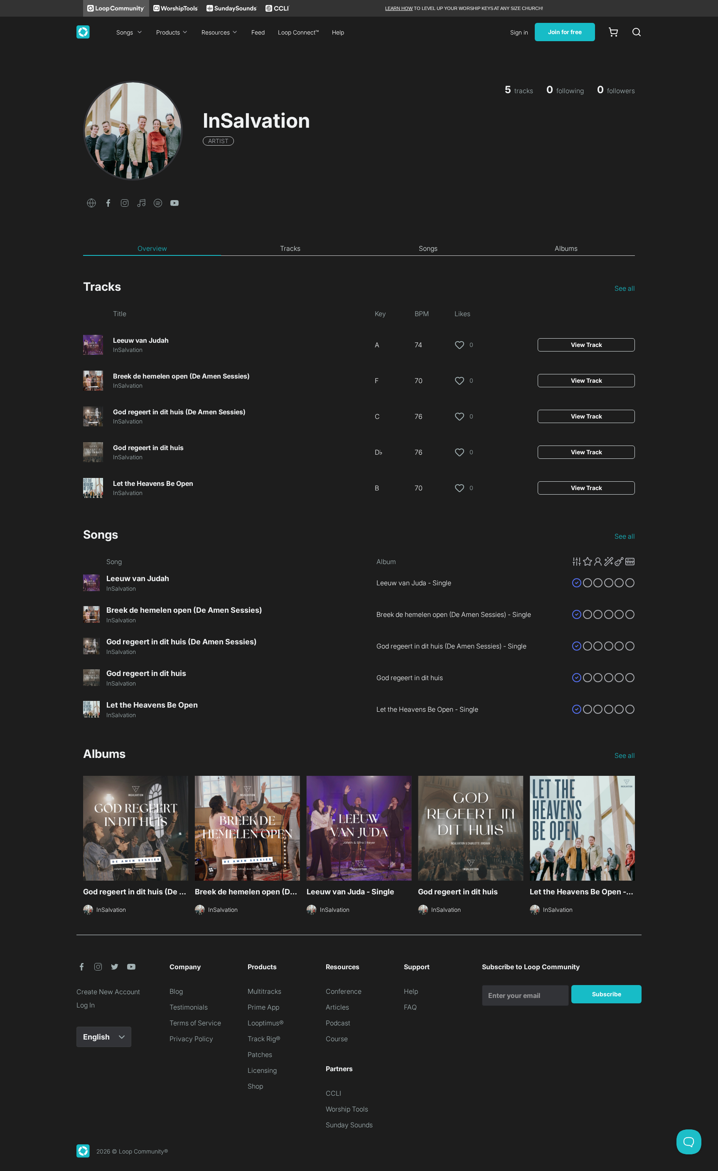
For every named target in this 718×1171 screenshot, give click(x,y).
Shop (255, 1086)
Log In (85, 1005)
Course (337, 1039)
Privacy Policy (191, 1039)
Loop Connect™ (298, 32)
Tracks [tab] (290, 248)
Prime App (263, 1007)
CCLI (333, 1093)
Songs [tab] (428, 248)
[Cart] (613, 32)
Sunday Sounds (349, 1125)
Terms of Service (195, 1023)
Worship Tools (347, 1109)
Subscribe (606, 994)
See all (625, 288)
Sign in (519, 32)
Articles (337, 1007)
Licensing (262, 1070)
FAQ (410, 1007)
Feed (258, 32)
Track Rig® (264, 1039)
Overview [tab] (152, 248)
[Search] (637, 32)
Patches (260, 1054)
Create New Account (108, 992)
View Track (586, 344)
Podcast (338, 1023)
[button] (91, 202)
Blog (176, 991)
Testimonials (189, 1007)
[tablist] (359, 248)
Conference (343, 991)
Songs (124, 32)
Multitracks (264, 991)
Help (338, 32)
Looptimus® (266, 1023)
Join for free (565, 31)
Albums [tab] (566, 248)
